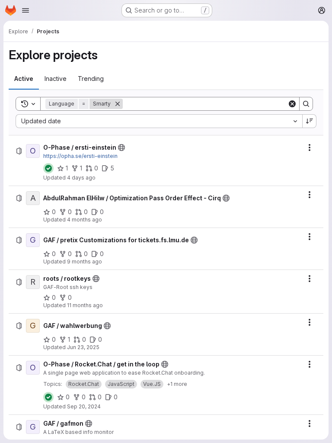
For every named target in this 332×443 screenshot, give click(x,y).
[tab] (24, 79)
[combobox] (159, 121)
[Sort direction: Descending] (309, 121)
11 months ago (85, 305)
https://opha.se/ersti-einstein (80, 156)
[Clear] (292, 104)
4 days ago (81, 177)
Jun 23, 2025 (83, 347)
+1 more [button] (177, 384)
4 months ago (84, 219)
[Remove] (117, 104)
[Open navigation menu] (25, 10)
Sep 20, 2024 (84, 406)
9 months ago (84, 261)
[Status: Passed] (48, 168)
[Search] (306, 104)
